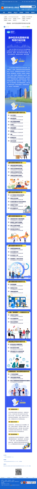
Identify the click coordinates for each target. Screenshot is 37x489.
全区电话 (6, 480)
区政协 (16, 1)
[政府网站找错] (28, 482)
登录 (22, 1)
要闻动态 (10, 12)
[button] (23, 27)
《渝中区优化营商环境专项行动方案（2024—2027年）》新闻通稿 (13, 461)
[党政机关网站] (24, 482)
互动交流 (27, 12)
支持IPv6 (34, 1)
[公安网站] (22, 482)
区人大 (14, 1)
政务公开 (15, 12)
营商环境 (32, 9)
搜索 (34, 6)
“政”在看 (8, 14)
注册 (24, 1)
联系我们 (2, 480)
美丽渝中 (33, 12)
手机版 (27, 1)
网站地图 (9, 480)
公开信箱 (13, 480)
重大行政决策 (27, 9)
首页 (4, 12)
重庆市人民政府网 (7, 1)
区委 (11, 1)
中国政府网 (3, 1)
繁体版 (32, 1)
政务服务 (21, 12)
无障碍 (29, 1)
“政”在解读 (7, 14)
